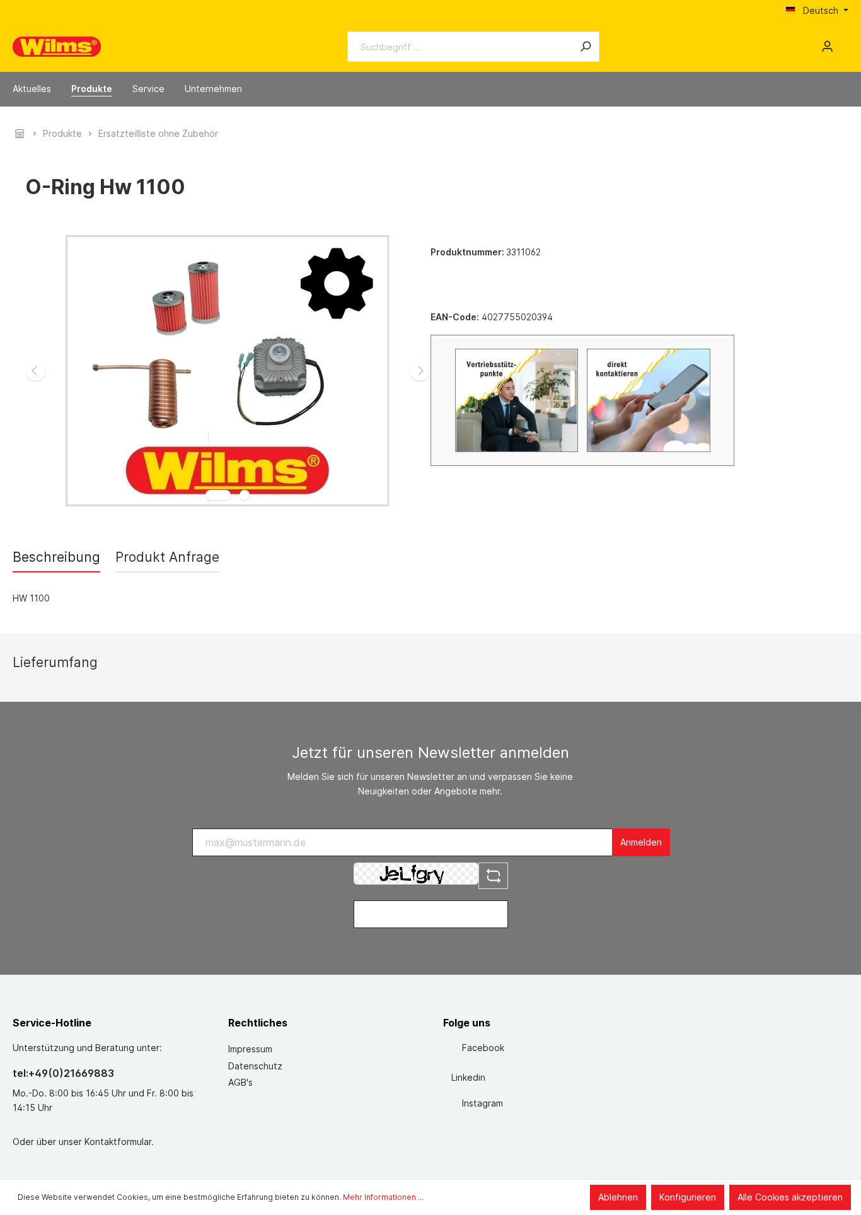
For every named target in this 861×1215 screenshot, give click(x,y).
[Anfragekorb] (843, 42)
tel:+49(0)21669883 (63, 1073)
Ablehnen (618, 1197)
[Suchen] (585, 47)
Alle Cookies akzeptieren (790, 1197)
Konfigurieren (687, 1197)
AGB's (240, 1082)
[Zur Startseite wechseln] (57, 47)
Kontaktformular (117, 1141)
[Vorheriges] (35, 371)
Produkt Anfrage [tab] (167, 557)
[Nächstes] (420, 371)
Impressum (250, 1049)
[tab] (56, 557)
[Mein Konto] (827, 47)
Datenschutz (255, 1066)
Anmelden (641, 842)
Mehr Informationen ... (383, 1197)
